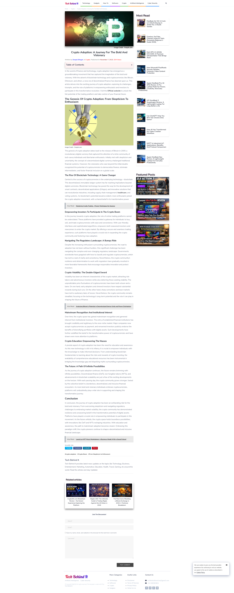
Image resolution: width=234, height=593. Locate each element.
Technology (86, 3)
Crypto (124, 3)
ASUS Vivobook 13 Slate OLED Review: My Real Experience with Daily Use (152, 241)
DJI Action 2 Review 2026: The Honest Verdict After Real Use (152, 190)
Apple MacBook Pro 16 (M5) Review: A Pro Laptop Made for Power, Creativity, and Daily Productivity (152, 86)
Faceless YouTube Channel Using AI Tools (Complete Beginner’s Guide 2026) (155, 39)
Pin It (95, 448)
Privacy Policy (131, 586)
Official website (114, 91)
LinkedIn (87, 448)
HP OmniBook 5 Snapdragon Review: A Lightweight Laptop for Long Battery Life (156, 103)
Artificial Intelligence (137, 3)
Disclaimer (130, 580)
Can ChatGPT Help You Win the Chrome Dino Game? (155, 118)
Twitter (68, 448)
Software (115, 3)
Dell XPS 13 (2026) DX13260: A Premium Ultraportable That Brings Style (157, 55)
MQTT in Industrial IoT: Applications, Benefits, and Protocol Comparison (156, 145)
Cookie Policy (201, 572)
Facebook (78, 448)
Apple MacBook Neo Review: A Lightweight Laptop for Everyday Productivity (155, 160)
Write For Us (131, 588)
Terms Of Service (133, 583)
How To (105, 3)
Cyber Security (152, 3)
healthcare (122, 192)
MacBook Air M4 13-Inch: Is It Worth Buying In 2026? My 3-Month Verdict (156, 24)
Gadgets (96, 3)
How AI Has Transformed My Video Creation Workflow (156, 131)
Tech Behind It (68, 586)
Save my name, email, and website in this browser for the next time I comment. (91, 533)
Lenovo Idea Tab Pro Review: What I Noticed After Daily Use (152, 216)
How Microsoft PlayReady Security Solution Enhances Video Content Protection (156, 70)
